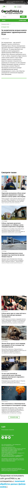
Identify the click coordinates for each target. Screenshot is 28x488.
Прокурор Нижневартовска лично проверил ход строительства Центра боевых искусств (13, 255)
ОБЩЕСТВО (6, 27)
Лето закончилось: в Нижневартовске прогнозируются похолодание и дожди (14, 404)
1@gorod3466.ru (18, 456)
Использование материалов (7, 429)
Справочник (22, 20)
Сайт (3, 427)
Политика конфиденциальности (7, 445)
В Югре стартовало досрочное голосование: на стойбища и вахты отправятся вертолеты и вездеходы (13, 224)
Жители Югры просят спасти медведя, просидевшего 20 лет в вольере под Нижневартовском (13, 345)
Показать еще (14, 417)
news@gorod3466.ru (19, 455)
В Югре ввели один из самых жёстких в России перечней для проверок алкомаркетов (14, 315)
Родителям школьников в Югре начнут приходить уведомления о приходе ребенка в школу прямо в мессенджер (14, 194)
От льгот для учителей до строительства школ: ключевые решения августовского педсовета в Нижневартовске (13, 376)
